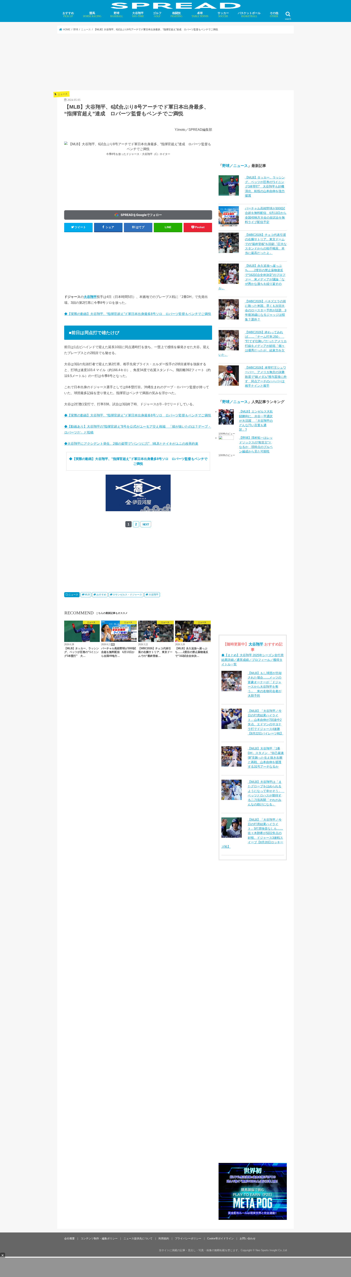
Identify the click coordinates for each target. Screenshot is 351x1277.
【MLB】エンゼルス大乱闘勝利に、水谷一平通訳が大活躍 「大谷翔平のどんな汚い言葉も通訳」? (256, 420)
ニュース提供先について (138, 1238)
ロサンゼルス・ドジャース (127, 594)
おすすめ (68, 14)
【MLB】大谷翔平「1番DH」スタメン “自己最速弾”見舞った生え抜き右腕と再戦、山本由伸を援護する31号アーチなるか (266, 757)
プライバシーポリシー (188, 1238)
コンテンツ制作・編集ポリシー (99, 1238)
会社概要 (69, 1238)
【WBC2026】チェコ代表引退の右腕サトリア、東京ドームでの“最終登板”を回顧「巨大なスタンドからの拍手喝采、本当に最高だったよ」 (266, 244)
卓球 (200, 14)
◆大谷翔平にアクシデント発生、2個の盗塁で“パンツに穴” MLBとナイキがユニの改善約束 (131, 443)
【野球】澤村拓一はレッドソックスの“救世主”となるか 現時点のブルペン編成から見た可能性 (256, 444)
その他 (274, 14)
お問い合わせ (248, 1238)
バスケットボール (249, 14)
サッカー (223, 14)
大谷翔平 (138, 14)
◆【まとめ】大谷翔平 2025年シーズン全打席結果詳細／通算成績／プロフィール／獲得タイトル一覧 (252, 660)
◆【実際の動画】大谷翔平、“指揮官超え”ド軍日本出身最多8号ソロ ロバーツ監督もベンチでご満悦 (137, 314)
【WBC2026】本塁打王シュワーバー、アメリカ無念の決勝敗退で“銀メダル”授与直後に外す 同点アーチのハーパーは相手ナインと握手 (266, 376)
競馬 (92, 14)
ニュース (73, 594)
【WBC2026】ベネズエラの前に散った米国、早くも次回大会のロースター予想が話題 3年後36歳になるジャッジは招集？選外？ (265, 310)
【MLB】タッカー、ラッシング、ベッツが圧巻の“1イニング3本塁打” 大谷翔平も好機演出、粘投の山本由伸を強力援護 (265, 186)
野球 (116, 14)
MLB (87, 594)
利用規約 (163, 1238)
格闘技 (176, 14)
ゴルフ (157, 14)
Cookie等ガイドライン (220, 1238)
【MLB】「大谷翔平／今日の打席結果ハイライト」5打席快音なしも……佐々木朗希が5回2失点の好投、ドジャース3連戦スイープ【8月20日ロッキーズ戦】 (252, 833)
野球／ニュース (235, 166)
